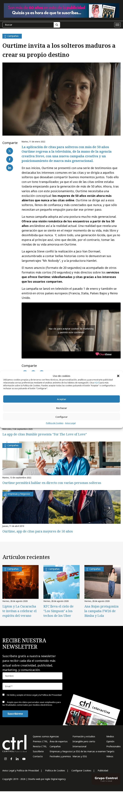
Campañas (55, 746)
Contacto (38, 756)
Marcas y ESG (80, 756)
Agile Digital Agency (55, 779)
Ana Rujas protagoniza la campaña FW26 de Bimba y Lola (101, 611)
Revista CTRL (40, 746)
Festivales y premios (60, 756)
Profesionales (113, 746)
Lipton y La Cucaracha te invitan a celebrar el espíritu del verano (19, 611)
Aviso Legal (70, 423)
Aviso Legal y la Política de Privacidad (44, 694)
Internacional (79, 746)
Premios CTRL (40, 741)
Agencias (54, 736)
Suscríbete (38, 751)
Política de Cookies (54, 423)
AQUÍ (96, 382)
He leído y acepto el (34, 694)
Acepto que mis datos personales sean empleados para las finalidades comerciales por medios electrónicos (31, 703)
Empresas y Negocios (61, 751)
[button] (118, 375)
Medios (110, 736)
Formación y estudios (84, 736)
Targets (110, 751)
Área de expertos (59, 741)
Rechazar (61, 408)
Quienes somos (41, 736)
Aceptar (61, 399)
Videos (109, 756)
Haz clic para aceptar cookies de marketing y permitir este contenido (71, 330)
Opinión (110, 741)
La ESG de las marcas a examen (89, 751)
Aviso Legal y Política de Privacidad (20, 770)
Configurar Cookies (81, 770)
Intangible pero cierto (84, 741)
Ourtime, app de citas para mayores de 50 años (37, 531)
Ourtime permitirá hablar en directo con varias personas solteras (51, 483)
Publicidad (103, 770)
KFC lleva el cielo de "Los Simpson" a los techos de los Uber (58, 611)
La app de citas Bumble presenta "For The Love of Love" (44, 434)
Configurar (61, 416)
